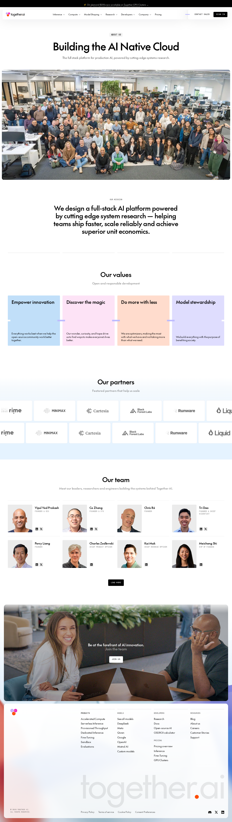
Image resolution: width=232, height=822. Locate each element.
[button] (59, 15)
